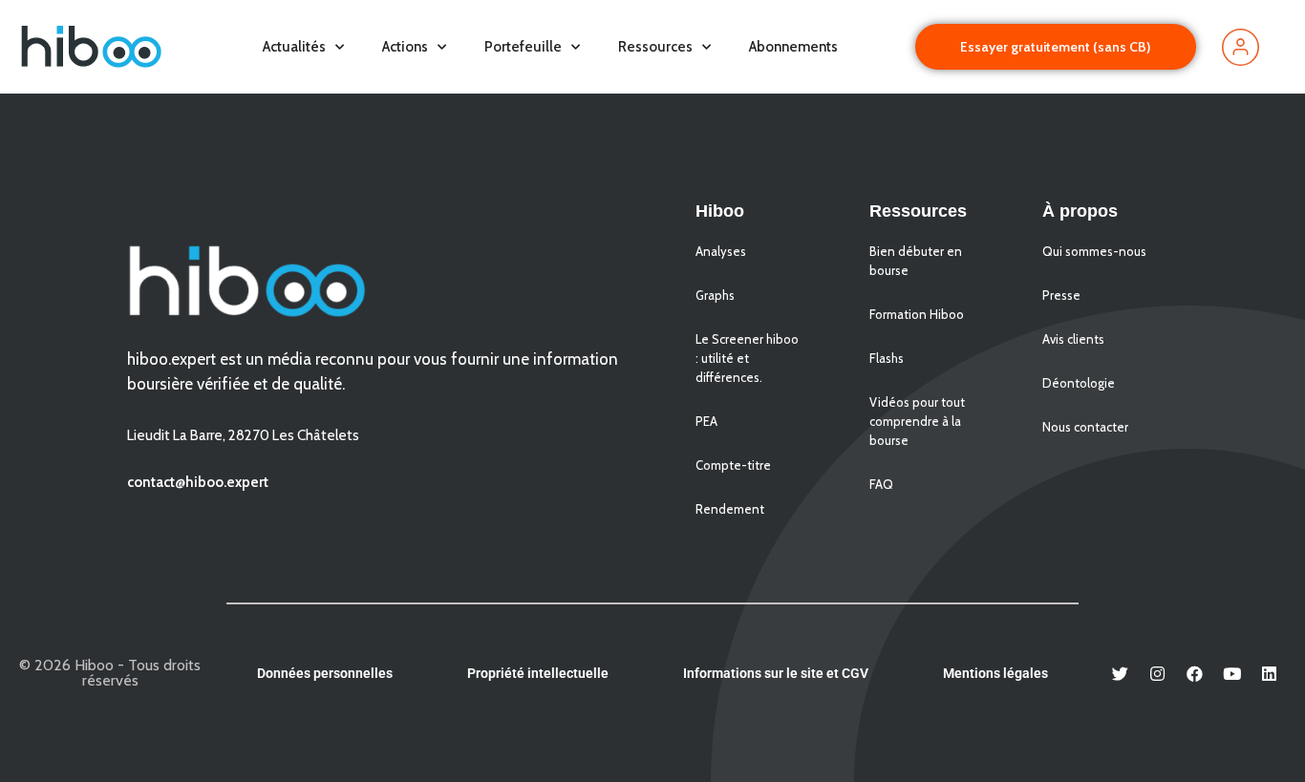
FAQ (881, 484)
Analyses (720, 251)
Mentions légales (995, 673)
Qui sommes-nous (1094, 251)
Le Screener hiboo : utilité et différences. (747, 358)
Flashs (886, 358)
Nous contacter (1085, 426)
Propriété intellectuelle (538, 673)
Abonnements (793, 46)
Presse (1061, 295)
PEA (706, 421)
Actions (405, 46)
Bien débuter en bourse (915, 260)
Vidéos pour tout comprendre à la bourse (917, 421)
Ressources (655, 46)
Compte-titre (733, 465)
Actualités (294, 46)
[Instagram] (1158, 673)
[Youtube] (1232, 673)
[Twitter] (1120, 673)
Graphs (715, 295)
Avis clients (1073, 339)
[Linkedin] (1269, 673)
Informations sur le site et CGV (775, 673)
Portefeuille (523, 46)
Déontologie (1078, 383)
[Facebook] (1195, 673)
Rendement (729, 509)
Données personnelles (325, 673)
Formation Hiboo (916, 314)
